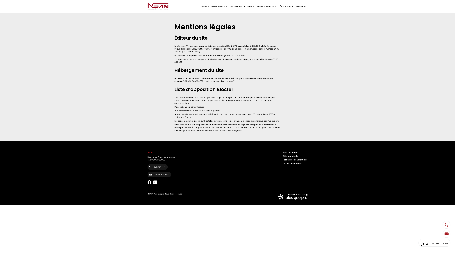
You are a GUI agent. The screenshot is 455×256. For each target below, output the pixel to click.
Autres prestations (265, 6)
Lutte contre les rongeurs (213, 6)
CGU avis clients (290, 156)
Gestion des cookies (292, 163)
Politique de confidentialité (295, 159)
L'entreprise (285, 6)
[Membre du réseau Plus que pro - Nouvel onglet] (292, 197)
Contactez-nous (161, 174)
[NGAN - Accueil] (158, 6)
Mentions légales (290, 152)
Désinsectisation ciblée (241, 6)
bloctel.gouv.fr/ (213, 110)
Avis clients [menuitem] (301, 6)
